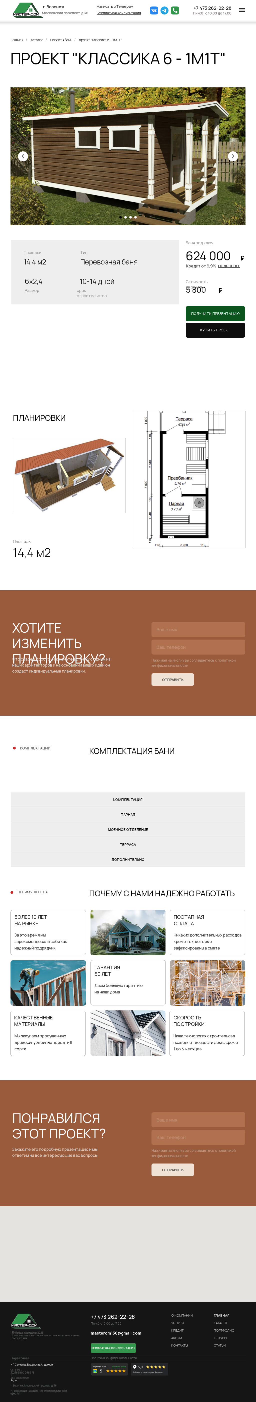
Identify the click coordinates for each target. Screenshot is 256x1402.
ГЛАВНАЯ (222, 1315)
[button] (119, 12)
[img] (28, 10)
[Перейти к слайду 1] (120, 217)
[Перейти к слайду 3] (130, 217)
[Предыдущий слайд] (23, 156)
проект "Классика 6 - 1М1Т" (100, 39)
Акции (176, 1338)
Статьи (220, 1345)
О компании (182, 1315)
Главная (17, 39)
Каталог (36, 39)
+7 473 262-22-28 (213, 8)
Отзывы (220, 1338)
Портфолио (224, 1330)
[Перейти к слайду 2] (125, 217)
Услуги (177, 1323)
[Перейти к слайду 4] (135, 217)
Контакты (179, 1345)
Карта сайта (20, 1358)
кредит (177, 1330)
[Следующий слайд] (233, 156)
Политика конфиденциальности (114, 1358)
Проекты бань (61, 39)
